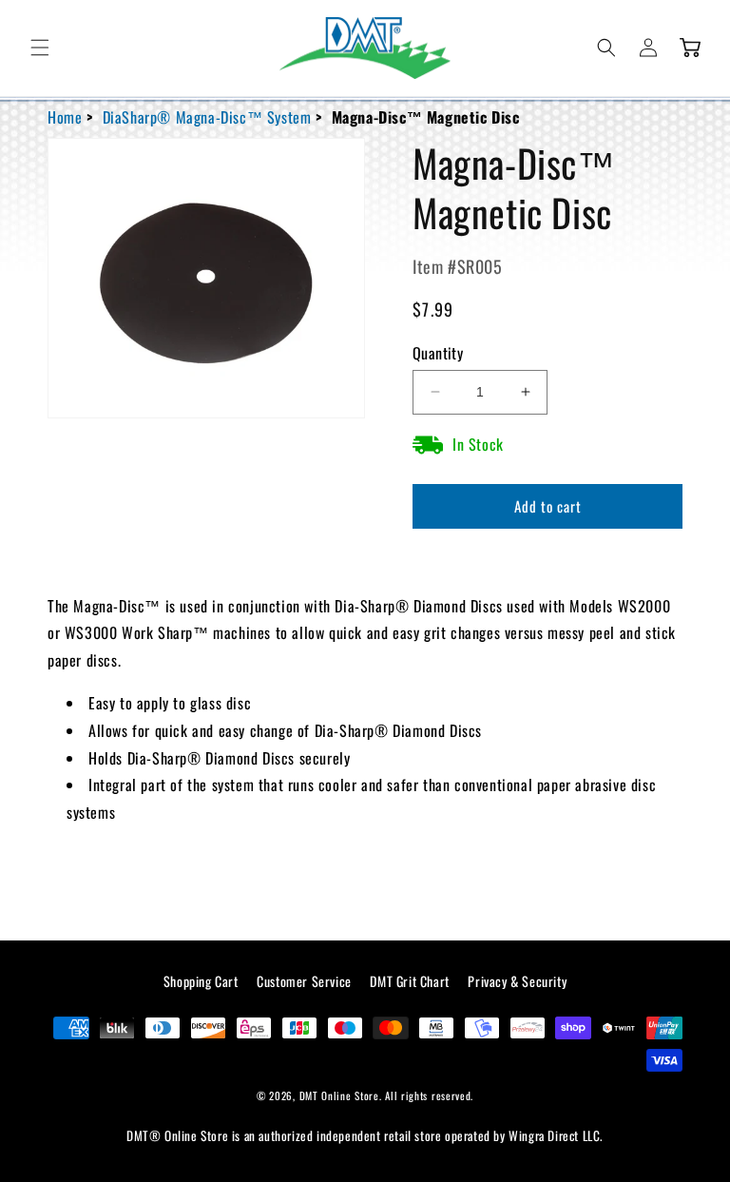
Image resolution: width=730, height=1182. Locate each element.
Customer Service (304, 981)
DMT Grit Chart (409, 981)
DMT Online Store (339, 1095)
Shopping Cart (201, 981)
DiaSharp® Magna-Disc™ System (207, 117)
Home (65, 117)
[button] (40, 47)
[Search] (606, 47)
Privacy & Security (517, 981)
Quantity (438, 352)
